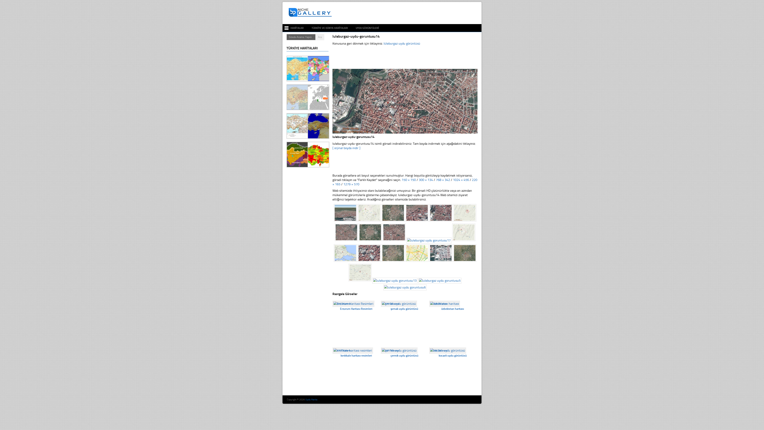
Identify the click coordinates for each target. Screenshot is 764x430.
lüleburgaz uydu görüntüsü (402, 43)
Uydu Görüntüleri (367, 27)
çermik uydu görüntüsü (404, 355)
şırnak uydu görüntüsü (404, 309)
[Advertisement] (406, 13)
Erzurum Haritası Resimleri (356, 309)
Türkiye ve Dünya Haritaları (330, 27)
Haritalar (297, 27)
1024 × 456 (461, 180)
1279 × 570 (351, 184)
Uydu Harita (311, 399)
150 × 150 (409, 180)
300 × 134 (426, 180)
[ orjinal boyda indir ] (346, 148)
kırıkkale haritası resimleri (356, 355)
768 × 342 (443, 180)
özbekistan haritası (452, 309)
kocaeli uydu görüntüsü (453, 355)
